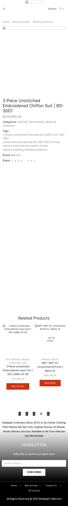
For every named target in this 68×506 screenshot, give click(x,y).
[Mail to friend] (25, 160)
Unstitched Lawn (18, 362)
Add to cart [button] (18, 386)
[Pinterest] (21, 160)
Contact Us (51, 486)
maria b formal (38, 145)
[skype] (34, 160)
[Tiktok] (41, 414)
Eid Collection (12, 359)
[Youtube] (34, 414)
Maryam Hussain (21, 21)
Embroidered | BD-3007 (35, 142)
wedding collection (36, 149)
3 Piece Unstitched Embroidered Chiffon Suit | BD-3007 (34, 136)
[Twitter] (12, 160)
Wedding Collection (43, 21)
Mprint (54, 359)
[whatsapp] (31, 160)
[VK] (18, 160)
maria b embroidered (16, 145)
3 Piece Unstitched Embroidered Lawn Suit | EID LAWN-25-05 (18, 370)
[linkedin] (28, 160)
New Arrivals (31, 486)
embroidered (12, 142)
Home (6, 21)
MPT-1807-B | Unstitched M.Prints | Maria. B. (50, 366)
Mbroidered (36, 122)
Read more (50, 383)
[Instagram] (27, 414)
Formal (55, 142)
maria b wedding (13, 149)
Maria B (22, 122)
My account (34, 491)
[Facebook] (15, 160)
